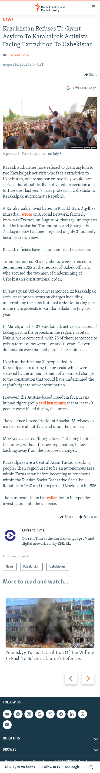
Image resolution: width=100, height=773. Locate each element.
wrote (27, 215)
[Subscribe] (7, 724)
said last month (52, 403)
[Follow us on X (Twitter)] (50, 714)
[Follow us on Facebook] (61, 714)
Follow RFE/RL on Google (61, 767)
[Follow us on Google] (39, 714)
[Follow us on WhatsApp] (82, 714)
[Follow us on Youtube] (7, 714)
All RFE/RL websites (20, 767)
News (8, 20)
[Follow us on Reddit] (17, 714)
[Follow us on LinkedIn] (71, 714)
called (52, 498)
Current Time (18, 55)
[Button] (90, 75)
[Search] (91, 767)
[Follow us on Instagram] (28, 714)
